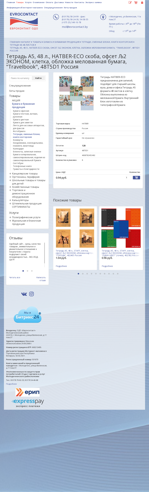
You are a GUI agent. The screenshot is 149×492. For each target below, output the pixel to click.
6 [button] (100, 273)
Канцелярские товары (25, 173)
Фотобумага (19, 131)
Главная (11, 2)
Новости (69, 2)
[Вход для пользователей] (141, 2)
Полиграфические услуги (26, 217)
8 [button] (109, 273)
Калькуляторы (20, 200)
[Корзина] (136, 2)
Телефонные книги (22, 166)
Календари (18, 148)
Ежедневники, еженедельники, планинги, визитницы (28, 144)
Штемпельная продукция (26, 203)
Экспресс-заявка (93, 2)
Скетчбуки (18, 163)
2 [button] (83, 273)
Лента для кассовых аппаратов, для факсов (29, 127)
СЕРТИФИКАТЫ (21, 206)
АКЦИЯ (16, 100)
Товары (20, 2)
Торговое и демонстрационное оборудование (23, 193)
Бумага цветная (21, 119)
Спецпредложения (53, 7)
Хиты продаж (70, 7)
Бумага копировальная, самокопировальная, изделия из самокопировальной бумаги (29, 157)
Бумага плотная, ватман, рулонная (25, 115)
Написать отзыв (41, 279)
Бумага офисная (21, 110)
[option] (27, 255)
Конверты (18, 140)
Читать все (14, 277)
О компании (39, 2)
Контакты (79, 2)
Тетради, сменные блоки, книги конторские (107, 42)
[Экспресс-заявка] (130, 2)
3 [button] (32, 271)
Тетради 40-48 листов (22, 44)
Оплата (49, 2)
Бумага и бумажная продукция (61, 42)
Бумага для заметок (23, 122)
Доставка (59, 2)
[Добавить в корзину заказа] (136, 177)
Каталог (25, 42)
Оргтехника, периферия (25, 176)
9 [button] (113, 273)
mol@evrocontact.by (75, 26)
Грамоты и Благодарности (26, 169)
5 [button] (96, 273)
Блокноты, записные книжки (27, 151)
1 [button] (23, 271)
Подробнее (11, 384)
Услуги (28, 2)
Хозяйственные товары (25, 187)
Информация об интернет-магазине (25, 7)
